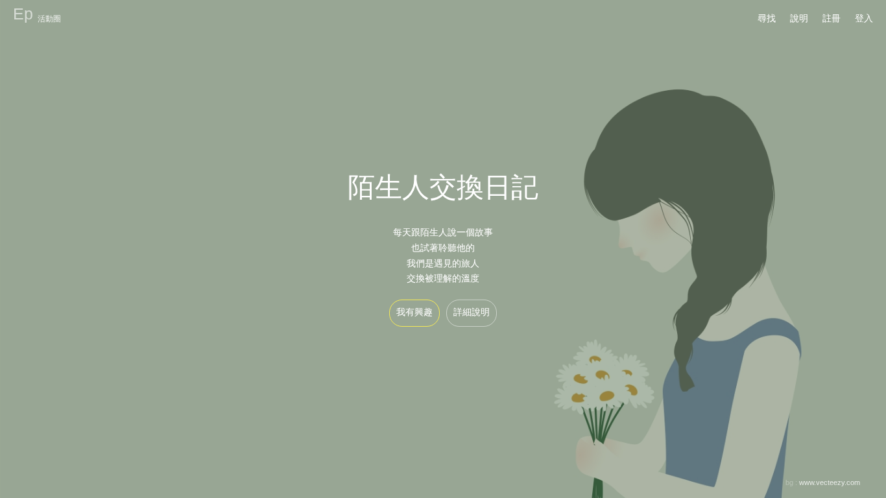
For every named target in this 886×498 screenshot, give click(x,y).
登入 (864, 18)
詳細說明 (471, 312)
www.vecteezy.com (829, 482)
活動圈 (49, 18)
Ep (23, 14)
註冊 (831, 18)
